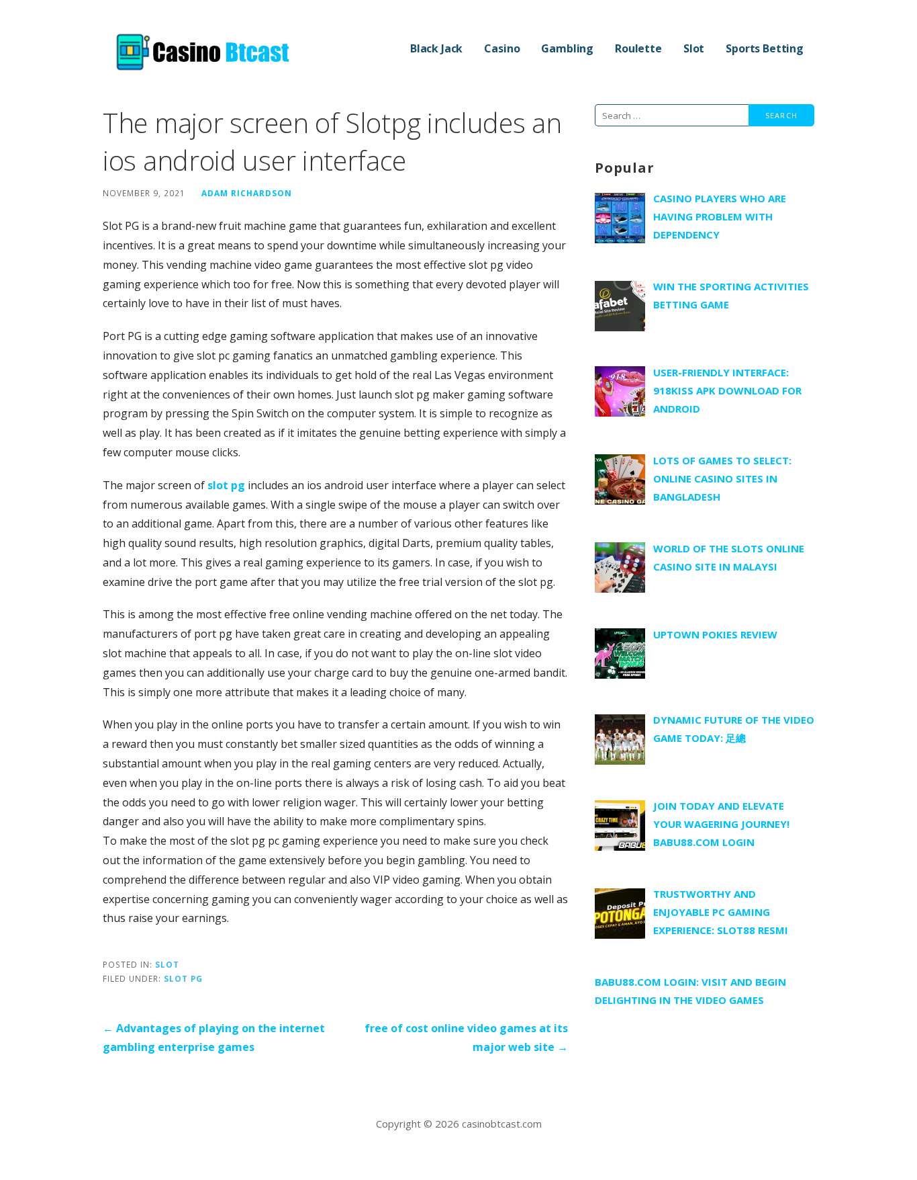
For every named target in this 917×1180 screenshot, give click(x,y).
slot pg (226, 485)
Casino (502, 48)
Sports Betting (765, 48)
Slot (693, 48)
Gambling (567, 48)
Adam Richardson (246, 192)
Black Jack (436, 48)
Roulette (638, 48)
